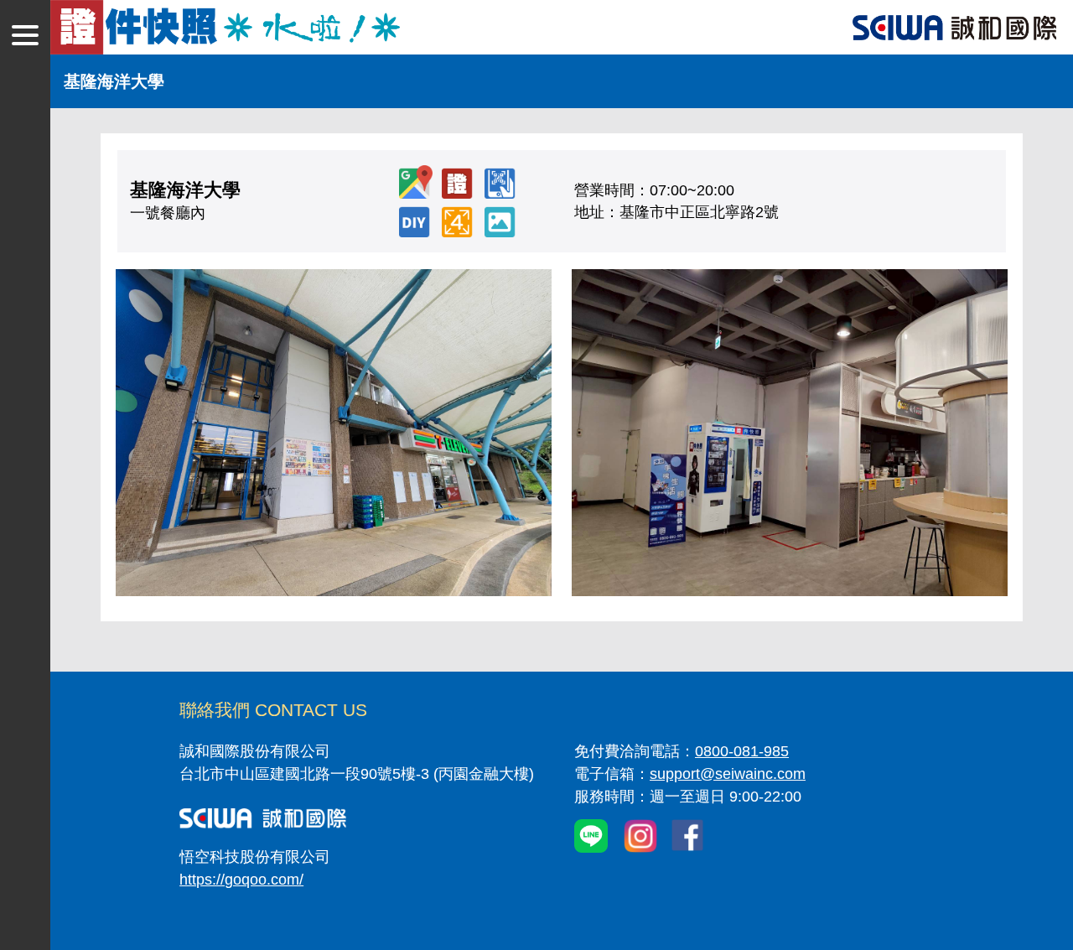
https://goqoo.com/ (241, 879)
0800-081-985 (742, 751)
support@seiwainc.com (728, 774)
